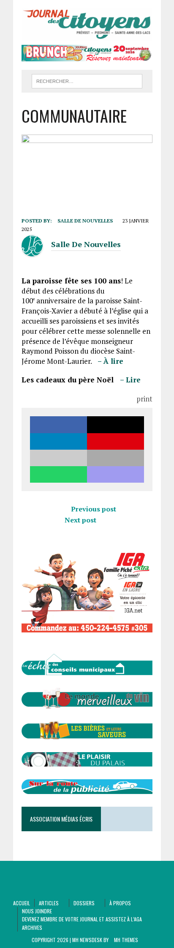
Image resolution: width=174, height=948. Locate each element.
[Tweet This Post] (115, 424)
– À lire (110, 361)
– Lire (130, 380)
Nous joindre (37, 911)
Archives (32, 927)
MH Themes (126, 939)
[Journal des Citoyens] (87, 24)
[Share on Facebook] (58, 424)
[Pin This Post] (115, 441)
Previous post (93, 509)
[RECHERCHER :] (87, 80)
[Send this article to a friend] (58, 458)
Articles (49, 903)
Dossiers (84, 903)
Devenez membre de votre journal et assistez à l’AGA (82, 919)
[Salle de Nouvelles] (32, 251)
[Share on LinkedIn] (58, 441)
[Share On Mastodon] (115, 474)
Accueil (21, 903)
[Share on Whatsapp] (58, 474)
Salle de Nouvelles (85, 220)
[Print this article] (115, 458)
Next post (80, 520)
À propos (120, 903)
